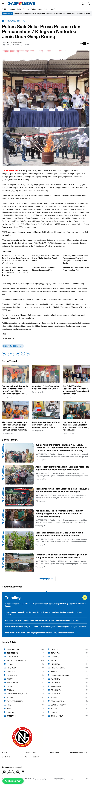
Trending (26, 9)
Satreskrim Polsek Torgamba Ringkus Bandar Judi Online (43, 268)
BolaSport (54, 9)
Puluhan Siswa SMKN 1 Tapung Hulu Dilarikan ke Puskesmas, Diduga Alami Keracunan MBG (42, 620)
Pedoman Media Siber (79, 752)
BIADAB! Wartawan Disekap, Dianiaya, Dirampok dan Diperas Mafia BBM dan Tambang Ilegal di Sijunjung (15, 271)
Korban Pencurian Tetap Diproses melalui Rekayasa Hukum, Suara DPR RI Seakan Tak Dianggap (62, 490)
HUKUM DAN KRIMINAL (12, 346)
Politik (4, 9)
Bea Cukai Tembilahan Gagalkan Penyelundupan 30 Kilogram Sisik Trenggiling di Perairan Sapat (76, 390)
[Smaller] (80, 43)
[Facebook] (4, 353)
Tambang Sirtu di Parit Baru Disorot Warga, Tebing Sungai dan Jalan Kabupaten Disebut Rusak (61, 556)
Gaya (40, 9)
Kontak (4, 752)
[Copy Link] (28, 353)
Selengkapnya (44, 579)
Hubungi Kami (14, 781)
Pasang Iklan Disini (32, 757)
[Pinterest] (18, 353)
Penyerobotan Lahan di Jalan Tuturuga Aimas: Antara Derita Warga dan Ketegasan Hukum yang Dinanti (44, 613)
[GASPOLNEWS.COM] (21, 3)
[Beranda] (3, 21)
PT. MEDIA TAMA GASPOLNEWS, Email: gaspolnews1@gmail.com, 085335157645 (35, 779)
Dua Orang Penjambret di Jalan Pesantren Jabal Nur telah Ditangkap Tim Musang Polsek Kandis (75, 259)
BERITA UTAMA (3, 450)
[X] (9, 353)
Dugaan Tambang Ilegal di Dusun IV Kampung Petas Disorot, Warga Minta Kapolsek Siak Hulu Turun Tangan (45, 605)
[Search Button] (88, 3)
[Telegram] (13, 353)
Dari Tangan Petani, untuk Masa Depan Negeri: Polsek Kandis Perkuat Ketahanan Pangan (59, 534)
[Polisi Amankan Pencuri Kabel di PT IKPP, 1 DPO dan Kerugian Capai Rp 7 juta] (46, 410)
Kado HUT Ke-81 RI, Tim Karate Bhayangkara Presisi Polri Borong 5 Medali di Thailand (39, 633)
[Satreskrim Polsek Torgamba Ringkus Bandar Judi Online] (46, 374)
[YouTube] (18, 772)
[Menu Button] (3, 3)
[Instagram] (9, 772)
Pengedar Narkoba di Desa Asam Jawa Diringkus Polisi (76, 268)
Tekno (33, 9)
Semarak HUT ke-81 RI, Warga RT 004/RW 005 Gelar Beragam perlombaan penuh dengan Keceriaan (45, 626)
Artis (19, 9)
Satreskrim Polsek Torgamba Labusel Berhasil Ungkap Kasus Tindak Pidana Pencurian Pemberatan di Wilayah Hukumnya (15, 390)
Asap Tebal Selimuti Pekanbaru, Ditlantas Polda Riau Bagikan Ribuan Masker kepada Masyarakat (62, 468)
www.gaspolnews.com (74, 779)
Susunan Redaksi (54, 752)
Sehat (46, 9)
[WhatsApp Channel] (23, 772)
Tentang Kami (30, 752)
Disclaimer (6, 757)
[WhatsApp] (23, 353)
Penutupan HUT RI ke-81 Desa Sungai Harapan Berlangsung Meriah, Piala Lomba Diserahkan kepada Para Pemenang (59, 513)
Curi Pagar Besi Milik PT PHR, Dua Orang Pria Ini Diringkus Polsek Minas (46, 257)
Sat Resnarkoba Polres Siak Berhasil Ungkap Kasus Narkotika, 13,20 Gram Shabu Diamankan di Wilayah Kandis (15, 259)
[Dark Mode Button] (82, 3)
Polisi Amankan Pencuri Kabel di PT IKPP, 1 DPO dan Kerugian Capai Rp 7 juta (46, 424)
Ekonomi (12, 9)
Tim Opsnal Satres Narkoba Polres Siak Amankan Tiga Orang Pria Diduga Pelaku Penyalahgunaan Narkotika (14, 426)
